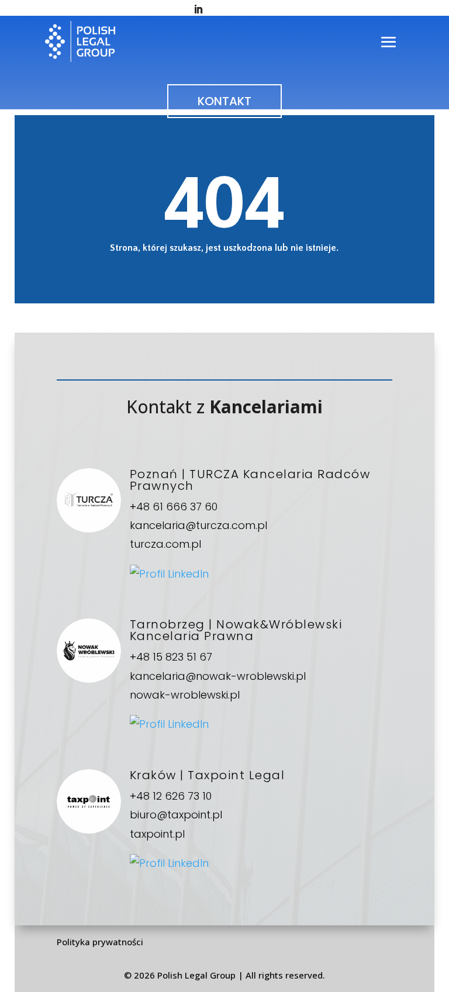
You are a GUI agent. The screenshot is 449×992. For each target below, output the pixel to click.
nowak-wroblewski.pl (185, 694)
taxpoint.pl (157, 834)
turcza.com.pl (165, 544)
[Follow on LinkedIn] (198, 9)
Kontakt (224, 101)
